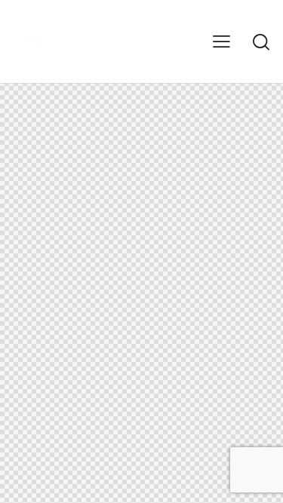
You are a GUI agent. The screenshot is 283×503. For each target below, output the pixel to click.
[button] (221, 42)
